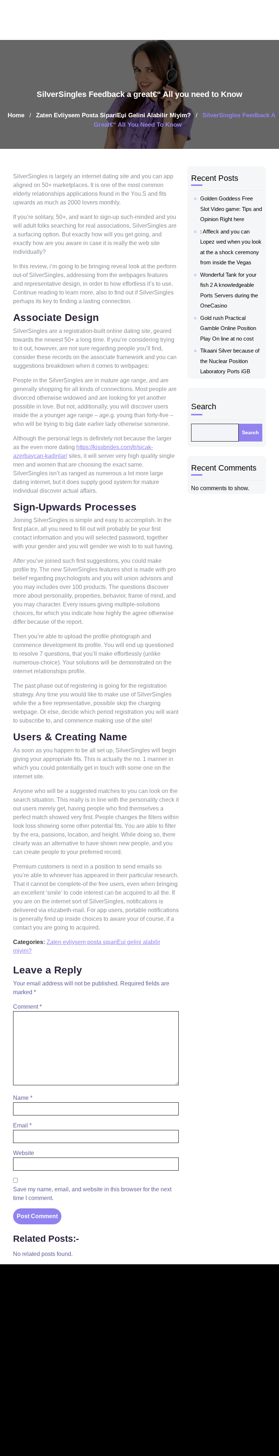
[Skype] (54, 1438)
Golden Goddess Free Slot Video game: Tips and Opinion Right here (231, 208)
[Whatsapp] (41, 1438)
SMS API (189, 1450)
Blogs (232, 1323)
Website (23, 1153)
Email (22, 1125)
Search (203, 406)
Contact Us (240, 1373)
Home (16, 115)
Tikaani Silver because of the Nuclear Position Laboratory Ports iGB (229, 360)
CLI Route (191, 1362)
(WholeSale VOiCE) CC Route (194, 1334)
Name (22, 1098)
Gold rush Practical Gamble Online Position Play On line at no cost (228, 328)
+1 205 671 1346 (123, 1372)
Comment (27, 1007)
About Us (237, 1340)
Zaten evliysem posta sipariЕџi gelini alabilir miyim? (113, 115)
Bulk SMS (190, 1433)
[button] (265, 20)
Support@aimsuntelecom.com (145, 1389)
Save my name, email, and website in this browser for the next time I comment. (92, 1193)
